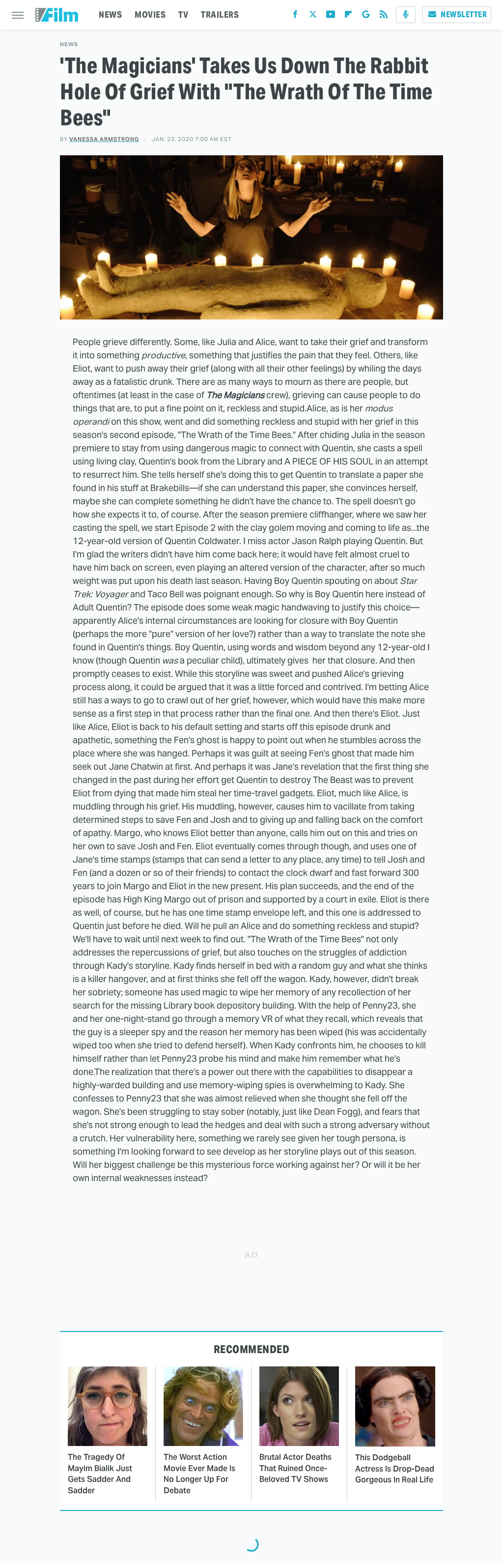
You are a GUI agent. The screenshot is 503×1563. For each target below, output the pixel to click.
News (69, 44)
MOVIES (150, 14)
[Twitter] (312, 16)
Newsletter (464, 14)
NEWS (110, 14)
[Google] (366, 16)
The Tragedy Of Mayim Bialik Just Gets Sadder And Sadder (100, 1473)
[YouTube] (330, 16)
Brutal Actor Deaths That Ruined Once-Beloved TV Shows (295, 1468)
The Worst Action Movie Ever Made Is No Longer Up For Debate (199, 1473)
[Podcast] (406, 14)
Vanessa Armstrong (104, 139)
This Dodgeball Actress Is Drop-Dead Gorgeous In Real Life (394, 1468)
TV (183, 14)
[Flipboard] (348, 16)
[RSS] (383, 16)
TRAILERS (220, 14)
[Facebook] (295, 16)
